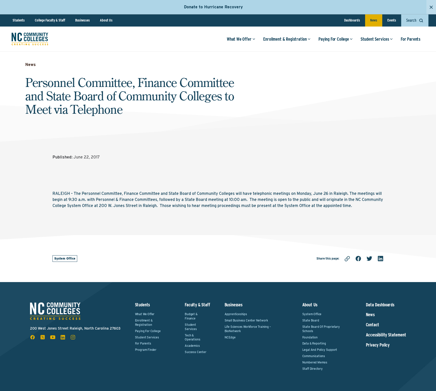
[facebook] (358, 259)
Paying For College (333, 39)
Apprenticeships (236, 314)
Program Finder (145, 350)
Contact (372, 324)
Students (19, 20)
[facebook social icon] (32, 337)
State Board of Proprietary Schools (321, 329)
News (373, 20)
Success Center (195, 352)
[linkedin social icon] (62, 337)
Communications (313, 356)
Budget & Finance (191, 316)
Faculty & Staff (197, 304)
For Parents (410, 39)
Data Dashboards (380, 304)
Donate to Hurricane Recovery (213, 7)
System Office (64, 258)
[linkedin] (380, 259)
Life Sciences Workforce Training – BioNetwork (248, 329)
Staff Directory (312, 369)
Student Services (375, 39)
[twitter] (369, 259)
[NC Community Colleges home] (30, 39)
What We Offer (239, 39)
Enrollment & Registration (285, 39)
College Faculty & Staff (50, 20)
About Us (106, 20)
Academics (192, 346)
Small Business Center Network (246, 320)
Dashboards (352, 20)
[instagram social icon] (72, 337)
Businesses (82, 20)
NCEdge (230, 337)
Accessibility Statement (386, 334)
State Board (310, 320)
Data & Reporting (314, 343)
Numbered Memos (314, 362)
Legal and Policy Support (319, 350)
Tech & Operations (192, 337)
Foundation (310, 337)
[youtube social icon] (52, 337)
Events (391, 20)
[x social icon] (42, 337)
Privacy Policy (378, 345)
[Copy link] (347, 259)
